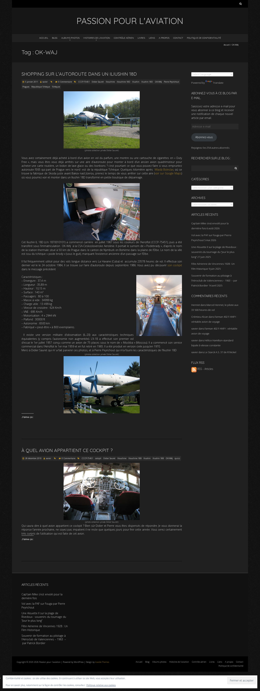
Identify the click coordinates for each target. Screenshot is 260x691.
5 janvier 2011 (31, 81)
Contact (178, 37)
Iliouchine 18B (134, 458)
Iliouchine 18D (123, 81)
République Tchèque (40, 86)
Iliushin (135, 81)
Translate (218, 82)
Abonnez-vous (204, 137)
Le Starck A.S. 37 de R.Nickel (220, 352)
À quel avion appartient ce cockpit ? (67, 450)
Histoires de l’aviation (96, 37)
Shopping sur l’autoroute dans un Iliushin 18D (79, 74)
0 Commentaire (65, 81)
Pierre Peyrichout (171, 81)
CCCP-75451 (84, 81)
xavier (45, 81)
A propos (164, 37)
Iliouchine (110, 81)
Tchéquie (56, 86)
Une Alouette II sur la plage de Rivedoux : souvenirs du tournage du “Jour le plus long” (214, 252)
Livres (141, 37)
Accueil (43, 37)
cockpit (98, 458)
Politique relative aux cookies (101, 685)
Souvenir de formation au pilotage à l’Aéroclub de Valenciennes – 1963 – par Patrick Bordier (214, 280)
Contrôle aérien (124, 37)
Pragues (25, 86)
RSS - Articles (205, 369)
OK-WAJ (158, 81)
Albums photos (70, 37)
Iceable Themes (102, 662)
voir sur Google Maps (168, 173)
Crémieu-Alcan (199, 316)
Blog (54, 37)
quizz (177, 458)
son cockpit (174, 265)
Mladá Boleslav (164, 169)
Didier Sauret (98, 81)
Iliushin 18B (158, 458)
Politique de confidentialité (204, 37)
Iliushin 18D (147, 81)
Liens (152, 37)
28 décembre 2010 (33, 458)
